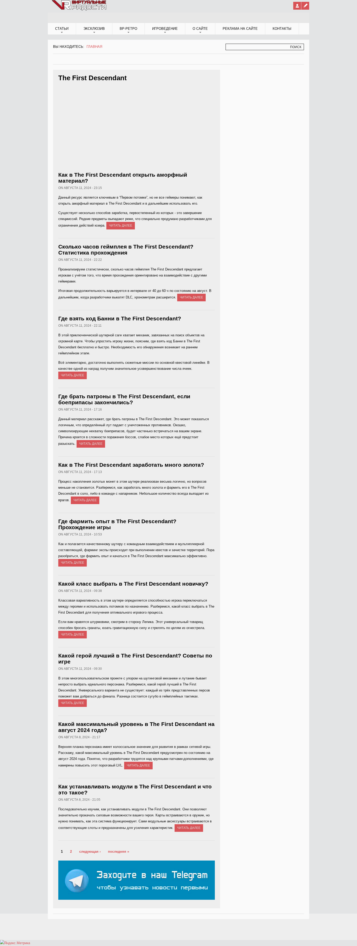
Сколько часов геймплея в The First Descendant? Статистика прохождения (125, 250)
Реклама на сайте (240, 29)
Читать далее (120, 225)
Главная (94, 47)
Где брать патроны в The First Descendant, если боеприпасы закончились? (124, 399)
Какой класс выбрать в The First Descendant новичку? (133, 584)
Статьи (61, 29)
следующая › (90, 851)
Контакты (282, 29)
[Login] (297, 6)
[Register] (305, 6)
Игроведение (165, 29)
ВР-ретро (128, 29)
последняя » (118, 851)
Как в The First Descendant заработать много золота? (131, 465)
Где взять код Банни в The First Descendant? (119, 318)
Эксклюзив (94, 29)
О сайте (200, 29)
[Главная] (79, 9)
